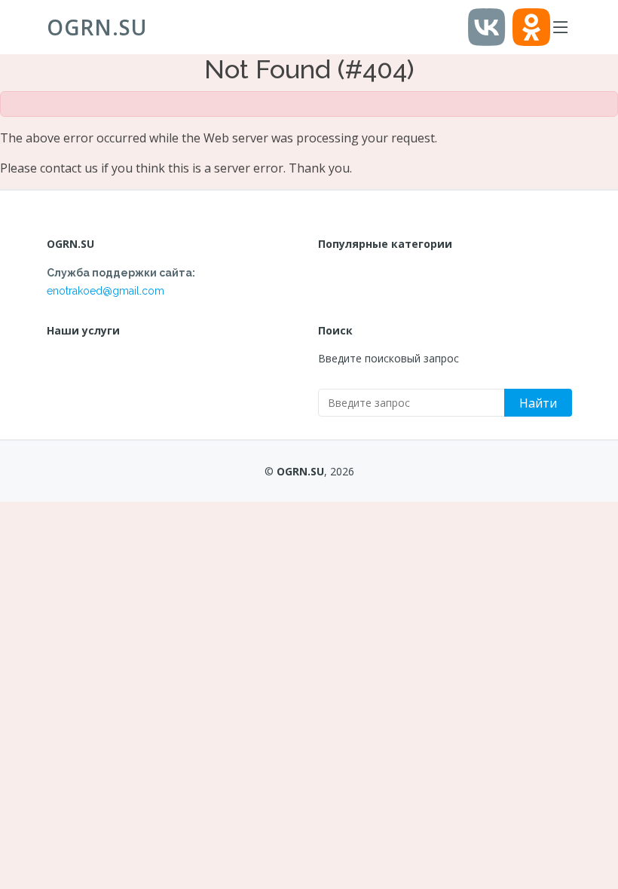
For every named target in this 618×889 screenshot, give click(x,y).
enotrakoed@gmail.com (105, 291)
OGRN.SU (97, 27)
